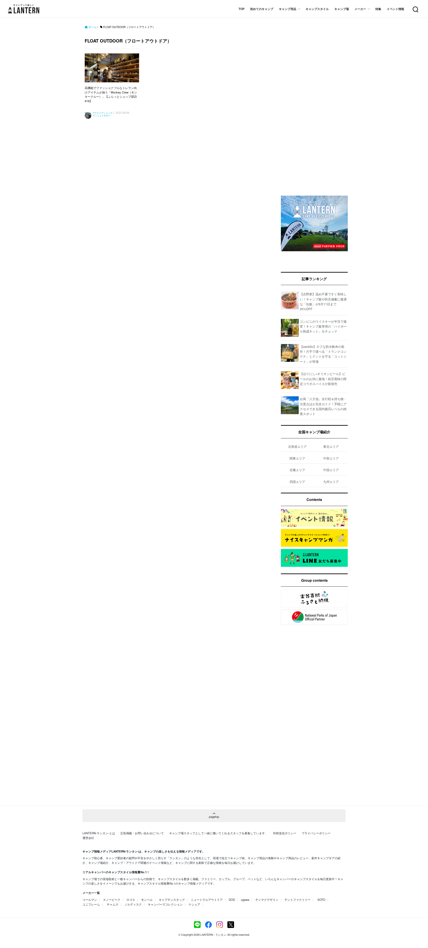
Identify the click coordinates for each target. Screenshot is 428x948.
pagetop (214, 816)
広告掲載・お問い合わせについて (142, 833)
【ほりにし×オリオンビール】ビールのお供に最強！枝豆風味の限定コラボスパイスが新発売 (323, 378)
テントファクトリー (297, 899)
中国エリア (331, 470)
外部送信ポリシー (284, 833)
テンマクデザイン (266, 899)
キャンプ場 (341, 9)
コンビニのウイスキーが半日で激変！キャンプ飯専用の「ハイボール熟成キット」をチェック (323, 326)
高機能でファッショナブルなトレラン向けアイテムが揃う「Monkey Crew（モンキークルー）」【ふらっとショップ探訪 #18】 (111, 94)
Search (415, 6)
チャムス (112, 904)
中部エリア (331, 458)
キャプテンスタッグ (172, 899)
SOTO (321, 899)
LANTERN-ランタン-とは (98, 833)
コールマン (89, 899)
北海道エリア (297, 446)
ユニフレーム (91, 904)
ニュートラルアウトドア (207, 899)
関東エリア (297, 458)
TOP (242, 9)
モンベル (147, 899)
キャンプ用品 (287, 9)
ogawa (245, 899)
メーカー (360, 9)
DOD (232, 899)
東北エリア (331, 446)
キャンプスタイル (317, 9)
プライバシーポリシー (316, 833)
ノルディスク (133, 904)
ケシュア (194, 904)
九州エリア (331, 481)
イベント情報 (395, 9)
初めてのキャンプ (261, 9)
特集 (378, 9)
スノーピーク (111, 899)
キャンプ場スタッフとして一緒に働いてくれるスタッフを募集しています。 (218, 833)
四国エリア (297, 481)
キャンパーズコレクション (165, 904)
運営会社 (88, 838)
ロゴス (130, 899)
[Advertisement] (177, 169)
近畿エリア (297, 470)
